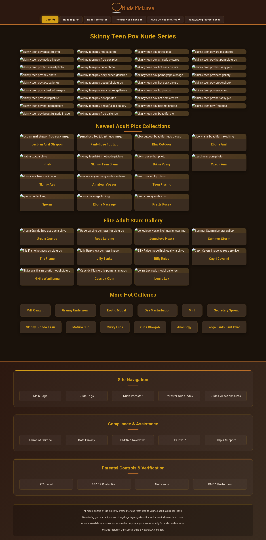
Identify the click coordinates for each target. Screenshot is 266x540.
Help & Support (226, 440)
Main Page (40, 396)
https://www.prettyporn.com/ (205, 19)
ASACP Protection (104, 484)
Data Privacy (86, 440)
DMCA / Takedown (132, 440)
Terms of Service (40, 440)
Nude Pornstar (95, 19)
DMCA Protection (220, 484)
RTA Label (46, 484)
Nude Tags (69, 19)
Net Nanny (162, 484)
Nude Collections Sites (164, 19)
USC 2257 (179, 440)
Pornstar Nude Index (127, 19)
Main (48, 19)
